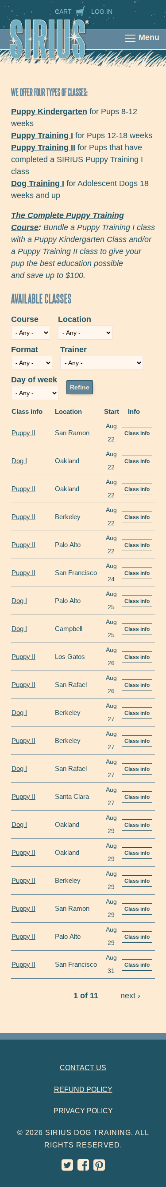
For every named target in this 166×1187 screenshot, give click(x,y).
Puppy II (23, 433)
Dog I (19, 460)
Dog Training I (37, 183)
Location (74, 319)
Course (25, 319)
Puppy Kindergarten (49, 111)
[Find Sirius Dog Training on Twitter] (67, 1167)
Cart (63, 11)
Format (24, 349)
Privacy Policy (83, 1111)
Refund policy (83, 1089)
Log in (101, 11)
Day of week (34, 379)
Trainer (73, 349)
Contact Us (83, 1068)
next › (130, 995)
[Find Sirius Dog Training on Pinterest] (99, 1167)
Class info (137, 433)
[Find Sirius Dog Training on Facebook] (83, 1167)
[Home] (58, 45)
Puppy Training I (42, 135)
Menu (149, 37)
